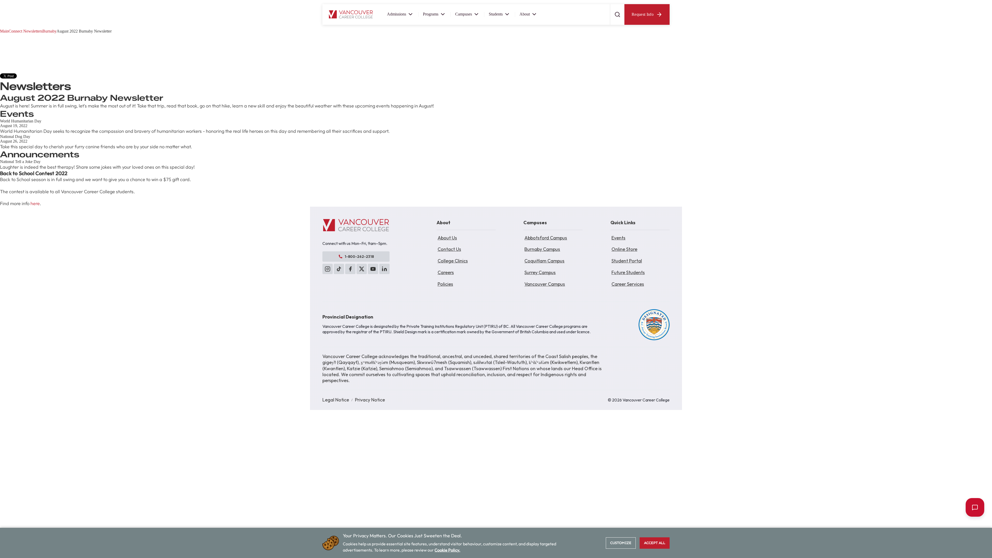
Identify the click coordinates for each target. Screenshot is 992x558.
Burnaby (49, 31)
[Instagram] (327, 269)
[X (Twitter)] (362, 269)
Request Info (643, 14)
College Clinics (453, 261)
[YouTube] (373, 269)
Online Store (624, 249)
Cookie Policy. (447, 550)
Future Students (628, 272)
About (525, 14)
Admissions (396, 14)
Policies (445, 284)
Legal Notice (335, 400)
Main (4, 31)
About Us (447, 238)
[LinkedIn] (384, 269)
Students (496, 14)
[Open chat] (975, 507)
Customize (620, 543)
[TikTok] (339, 269)
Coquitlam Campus (544, 261)
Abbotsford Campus (545, 238)
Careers (446, 272)
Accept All (654, 543)
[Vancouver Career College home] (351, 14)
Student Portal (626, 261)
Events (618, 238)
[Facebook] (350, 269)
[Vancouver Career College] (356, 225)
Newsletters (32, 31)
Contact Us (449, 249)
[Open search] (617, 14)
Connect (15, 31)
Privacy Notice (370, 400)
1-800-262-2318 (359, 256)
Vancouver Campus (544, 284)
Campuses (463, 14)
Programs (430, 14)
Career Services (627, 284)
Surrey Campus (540, 272)
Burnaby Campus (542, 249)
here (35, 203)
